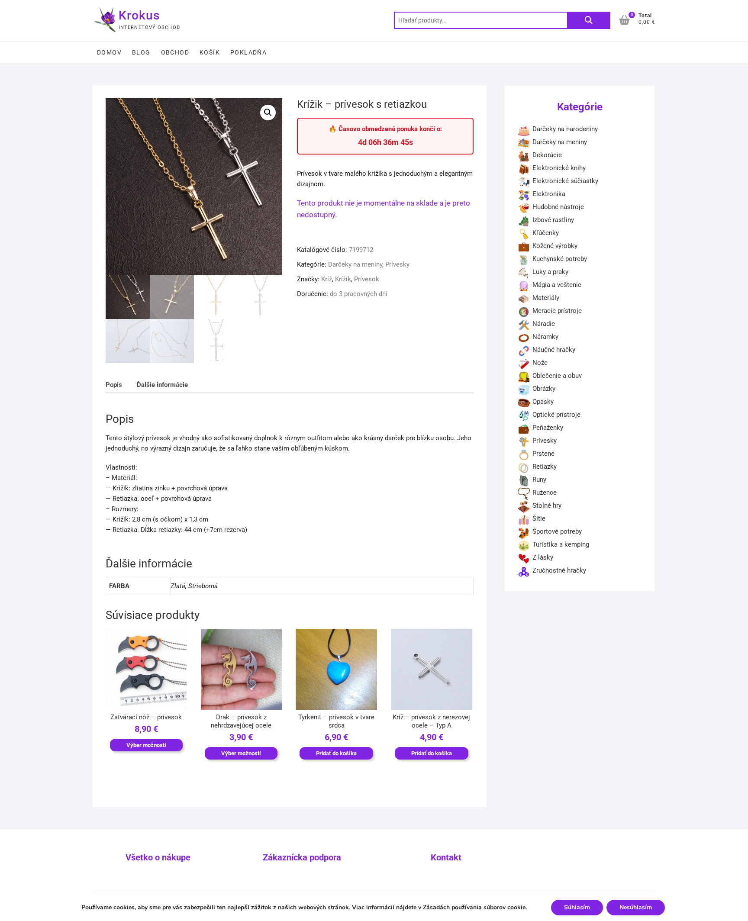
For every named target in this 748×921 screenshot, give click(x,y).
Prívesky (397, 264)
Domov (109, 52)
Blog (141, 52)
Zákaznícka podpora (302, 857)
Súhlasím (577, 907)
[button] (268, 112)
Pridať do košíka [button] (336, 753)
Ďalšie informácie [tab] (162, 385)
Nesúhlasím (635, 907)
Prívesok (366, 279)
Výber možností (146, 745)
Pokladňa (248, 52)
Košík (210, 52)
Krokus (139, 15)
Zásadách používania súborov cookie (474, 907)
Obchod (175, 52)
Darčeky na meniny (355, 264)
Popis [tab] (114, 385)
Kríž (326, 279)
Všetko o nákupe (158, 857)
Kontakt (446, 857)
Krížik (343, 279)
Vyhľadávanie (588, 20)
